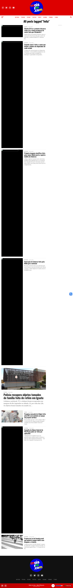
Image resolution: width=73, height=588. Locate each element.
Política (34, 17)
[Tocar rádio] (53, 585)
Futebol (28, 17)
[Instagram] (5, 585)
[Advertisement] (60, 35)
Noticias (17, 17)
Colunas (45, 17)
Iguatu (39, 17)
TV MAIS (56, 17)
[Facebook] (2, 585)
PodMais (51, 17)
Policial (23, 17)
